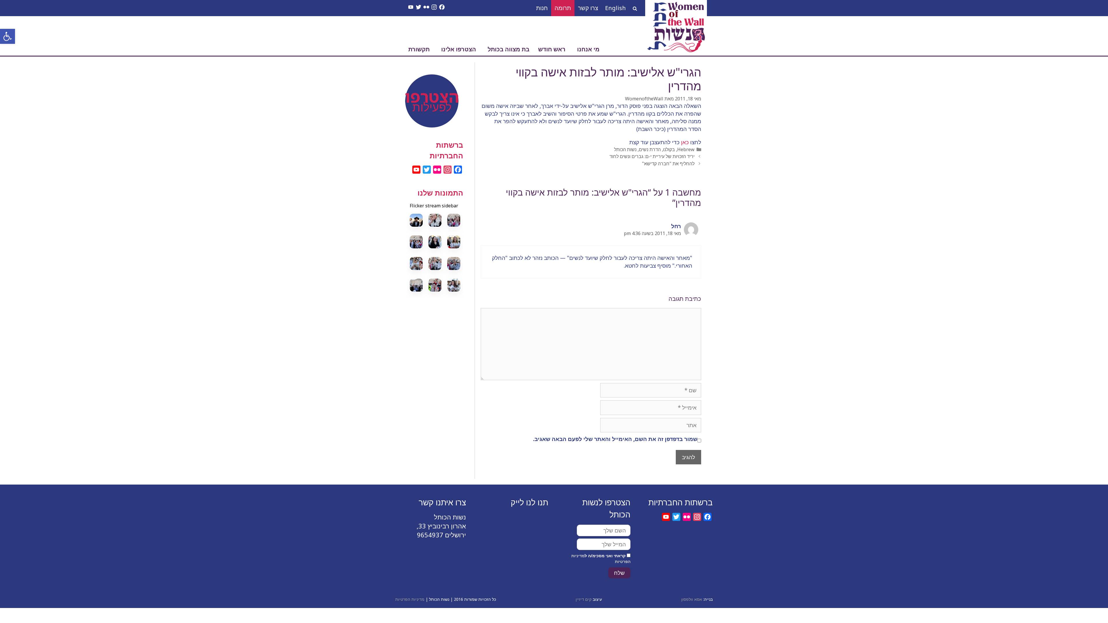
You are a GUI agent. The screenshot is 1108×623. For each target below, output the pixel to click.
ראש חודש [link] (552, 49)
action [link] (435, 90)
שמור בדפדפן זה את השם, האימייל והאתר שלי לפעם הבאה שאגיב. (615, 439)
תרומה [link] (563, 8)
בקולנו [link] (669, 149)
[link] (7, 36)
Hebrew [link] (686, 149)
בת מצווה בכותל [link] (508, 49)
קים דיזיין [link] (584, 599)
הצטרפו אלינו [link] (458, 49)
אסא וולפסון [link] (691, 599)
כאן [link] (684, 142)
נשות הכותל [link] (625, 149)
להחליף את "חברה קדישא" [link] (668, 163)
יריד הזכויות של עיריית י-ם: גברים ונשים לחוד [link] (652, 156)
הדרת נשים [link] (650, 149)
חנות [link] (542, 8)
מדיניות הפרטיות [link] (409, 599)
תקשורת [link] (419, 49)
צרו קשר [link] (588, 8)
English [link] (615, 8)
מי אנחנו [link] (588, 49)
